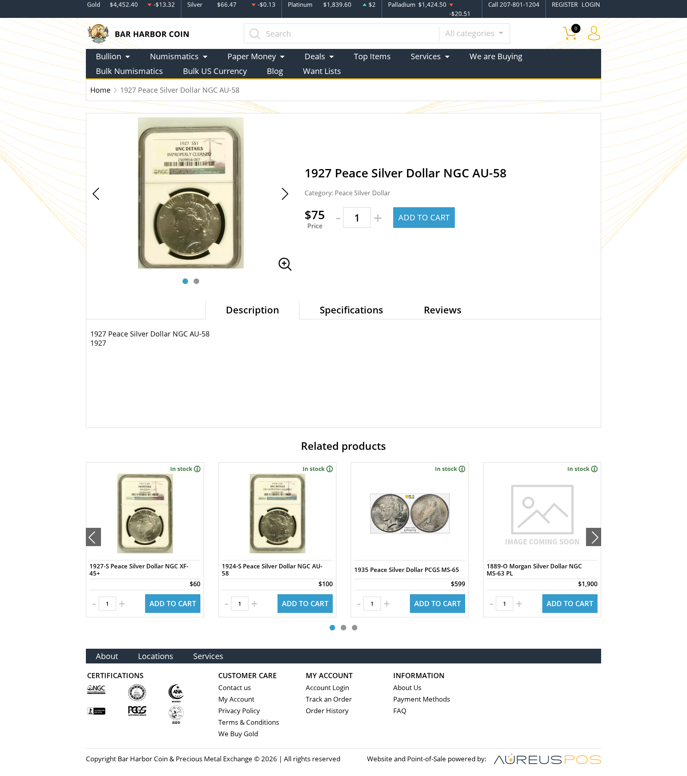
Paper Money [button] (251, 56)
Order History (327, 710)
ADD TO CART (424, 217)
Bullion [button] (108, 56)
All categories (471, 33)
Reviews (443, 309)
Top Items (372, 56)
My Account (236, 699)
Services (208, 656)
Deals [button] (315, 56)
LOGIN (591, 4)
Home (100, 90)
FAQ (399, 710)
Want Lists (322, 71)
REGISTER (565, 4)
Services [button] (426, 56)
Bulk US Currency (215, 71)
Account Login (327, 687)
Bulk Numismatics (129, 71)
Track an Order (329, 699)
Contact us (234, 687)
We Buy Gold (238, 733)
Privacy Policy (239, 710)
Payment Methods (421, 699)
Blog (275, 71)
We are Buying (496, 56)
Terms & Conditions (248, 722)
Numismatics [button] (174, 56)
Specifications (351, 309)
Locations (155, 656)
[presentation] (93, 537)
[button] (185, 281)
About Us (407, 687)
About (107, 656)
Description (252, 309)
